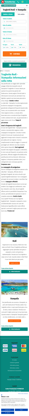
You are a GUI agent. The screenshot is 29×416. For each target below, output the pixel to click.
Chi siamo (14, 360)
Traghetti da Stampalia (14, 321)
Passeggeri (5, 44)
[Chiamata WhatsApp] (22, 2)
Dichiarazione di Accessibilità (14, 370)
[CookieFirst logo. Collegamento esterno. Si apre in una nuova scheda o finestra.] (1, 395)
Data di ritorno (7, 38)
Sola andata (21, 14)
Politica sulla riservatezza (23, 393)
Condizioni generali (14, 362)
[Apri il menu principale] (27, 5)
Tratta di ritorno (7, 32)
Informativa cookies (14, 368)
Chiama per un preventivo (9, 5)
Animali (20, 44)
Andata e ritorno (8, 14)
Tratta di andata (7, 19)
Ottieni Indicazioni (15, 271)
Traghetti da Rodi (14, 263)
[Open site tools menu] (27, 2)
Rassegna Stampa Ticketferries (14, 379)
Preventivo (16, 65)
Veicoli (12, 44)
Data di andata (7, 25)
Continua (16, 54)
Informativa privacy (14, 365)
